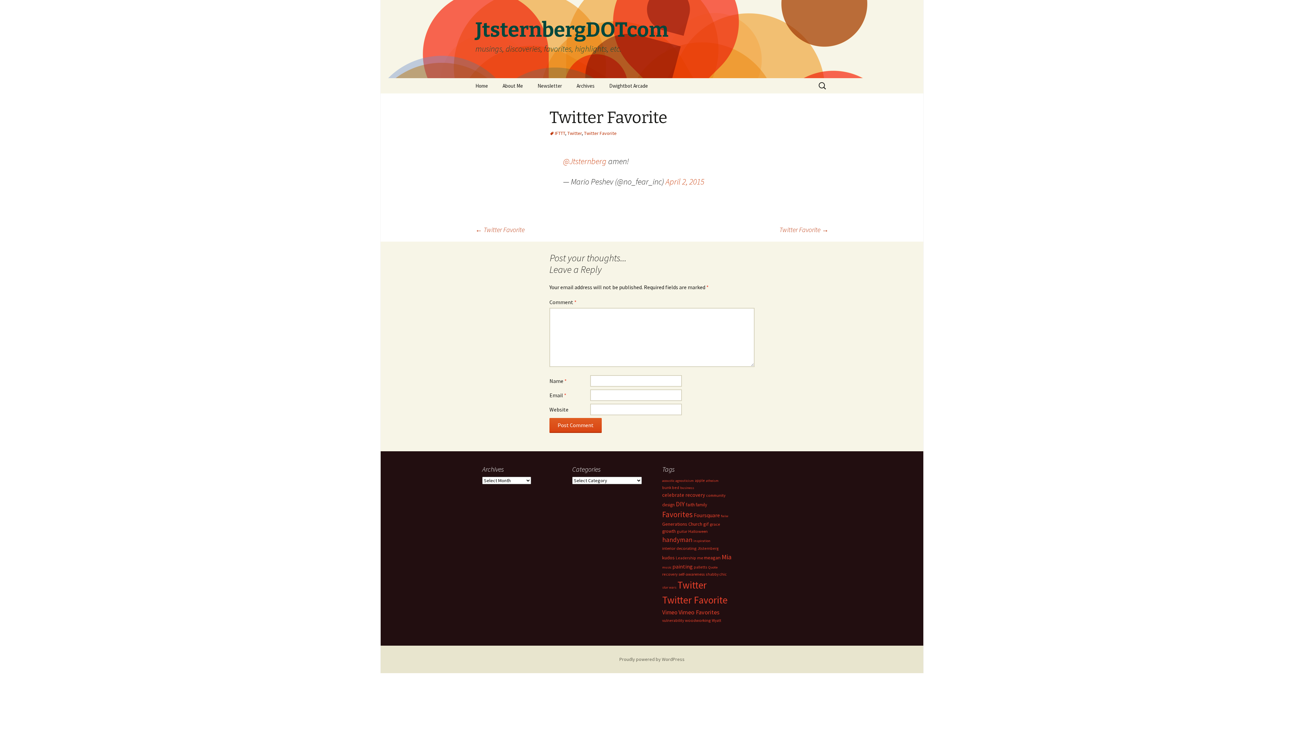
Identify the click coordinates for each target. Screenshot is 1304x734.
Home (481, 86)
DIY (680, 504)
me (700, 557)
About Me (513, 86)
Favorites (677, 514)
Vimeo (669, 612)
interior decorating (679, 548)
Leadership (686, 557)
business (687, 488)
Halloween (698, 531)
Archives (586, 86)
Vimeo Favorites (699, 612)
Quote (713, 567)
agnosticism (684, 480)
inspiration (701, 541)
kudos (668, 558)
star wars (669, 587)
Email (557, 395)
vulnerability (673, 620)
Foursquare (707, 515)
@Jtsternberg (584, 161)
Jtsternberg (708, 548)
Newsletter (550, 86)
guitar (682, 531)
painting (682, 566)
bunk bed (670, 487)
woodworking (698, 620)
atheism (712, 480)
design (668, 505)
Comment (563, 302)
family (701, 505)
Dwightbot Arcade (628, 86)
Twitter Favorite (600, 133)
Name (558, 381)
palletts (700, 567)
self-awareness (691, 574)
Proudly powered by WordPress (652, 659)
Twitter (574, 133)
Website (558, 409)
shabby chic (716, 574)
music (666, 567)
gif (706, 524)
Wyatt (716, 620)
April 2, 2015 (685, 181)
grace (715, 524)
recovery (669, 574)
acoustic (668, 480)
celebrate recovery (683, 495)
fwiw (724, 516)
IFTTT (560, 133)
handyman (677, 540)
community (715, 495)
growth (669, 531)
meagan (712, 557)
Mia (726, 557)
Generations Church (682, 524)
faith (690, 505)
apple (700, 480)
